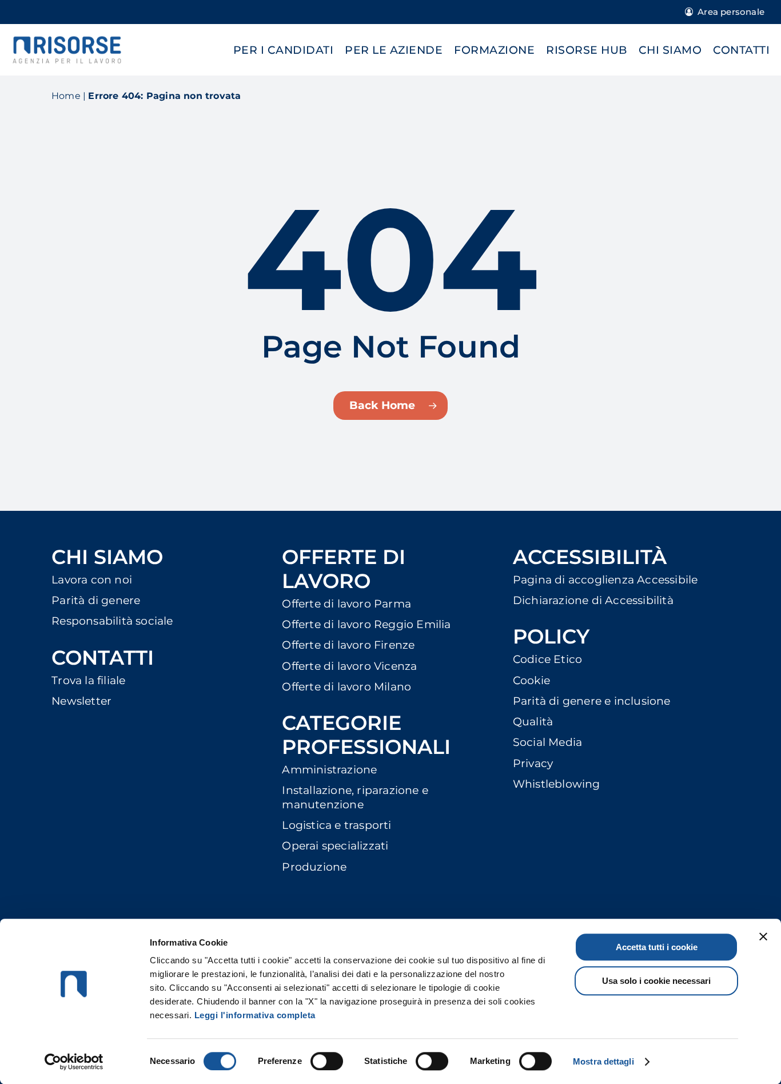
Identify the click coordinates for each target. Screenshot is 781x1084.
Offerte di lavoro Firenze (348, 645)
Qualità (533, 721)
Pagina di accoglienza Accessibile (605, 579)
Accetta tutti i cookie (657, 947)
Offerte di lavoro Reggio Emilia (366, 624)
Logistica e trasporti (336, 825)
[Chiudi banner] (763, 936)
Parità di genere (95, 600)
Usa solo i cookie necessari (656, 981)
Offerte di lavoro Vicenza (349, 666)
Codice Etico (547, 659)
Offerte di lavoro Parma (346, 603)
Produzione (314, 866)
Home (66, 95)
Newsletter (81, 701)
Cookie (531, 680)
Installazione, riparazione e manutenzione (355, 797)
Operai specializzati (335, 845)
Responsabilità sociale (112, 621)
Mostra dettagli (603, 1061)
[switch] (326, 1061)
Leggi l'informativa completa (255, 1015)
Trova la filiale (88, 680)
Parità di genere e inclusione (592, 701)
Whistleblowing (556, 784)
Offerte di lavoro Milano (346, 686)
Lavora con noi (91, 579)
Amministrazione (329, 769)
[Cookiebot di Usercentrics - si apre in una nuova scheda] (74, 1061)
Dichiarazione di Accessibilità (593, 600)
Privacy (533, 763)
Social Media (547, 742)
